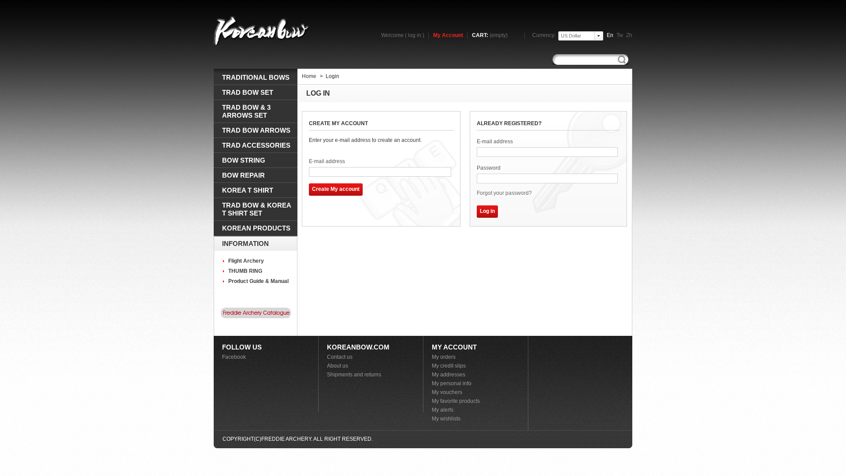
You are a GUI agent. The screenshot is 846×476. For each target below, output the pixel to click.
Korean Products (256, 228)
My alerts (442, 410)
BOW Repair (243, 175)
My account (454, 347)
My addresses (448, 375)
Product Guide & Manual (258, 281)
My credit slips (449, 366)
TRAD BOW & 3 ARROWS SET (246, 111)
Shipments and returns (354, 375)
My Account (448, 35)
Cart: (490, 35)
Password (489, 168)
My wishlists (446, 419)
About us (337, 366)
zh (629, 35)
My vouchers (447, 392)
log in (414, 35)
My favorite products (456, 401)
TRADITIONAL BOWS (255, 77)
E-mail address (327, 161)
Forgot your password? (504, 193)
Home (309, 76)
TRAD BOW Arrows (256, 130)
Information (245, 243)
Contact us (339, 357)
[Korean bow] (262, 30)
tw (619, 35)
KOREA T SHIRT (247, 190)
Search (622, 60)
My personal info (451, 383)
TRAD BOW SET (247, 92)
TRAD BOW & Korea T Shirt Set (256, 209)
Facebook (234, 357)
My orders (444, 357)
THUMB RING (245, 271)
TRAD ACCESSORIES (256, 145)
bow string (243, 160)
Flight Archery (246, 261)
